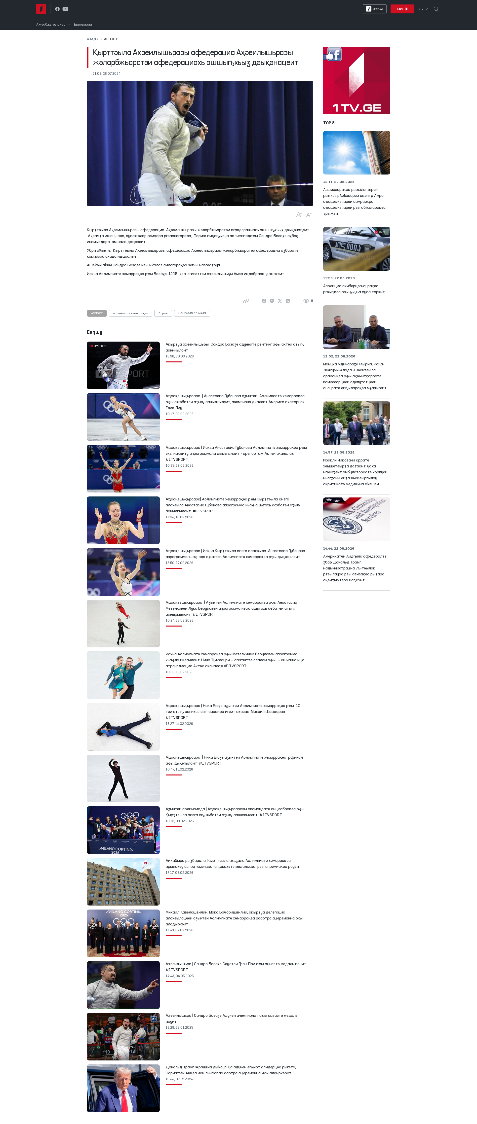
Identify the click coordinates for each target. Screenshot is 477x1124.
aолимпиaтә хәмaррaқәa (130, 313)
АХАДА (93, 39)
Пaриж (163, 313)
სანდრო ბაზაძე (192, 313)
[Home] (41, 9)
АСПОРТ (97, 313)
